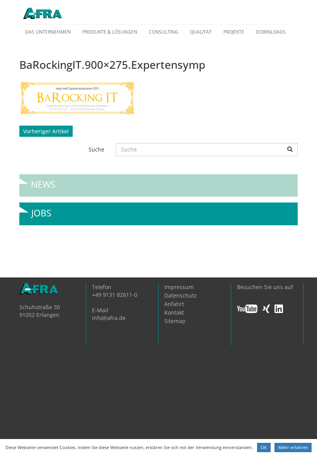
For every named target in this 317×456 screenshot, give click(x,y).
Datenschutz (180, 295)
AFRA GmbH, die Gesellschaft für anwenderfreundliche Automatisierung (42, 14)
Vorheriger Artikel (46, 131)
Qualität (201, 32)
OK (264, 447)
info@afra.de (109, 318)
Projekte (233, 32)
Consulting (163, 32)
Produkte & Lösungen (109, 32)
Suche (96, 149)
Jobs (41, 210)
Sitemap (175, 321)
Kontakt (174, 312)
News (43, 181)
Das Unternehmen (48, 32)
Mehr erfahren (293, 447)
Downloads (271, 32)
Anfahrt (174, 304)
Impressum (179, 287)
